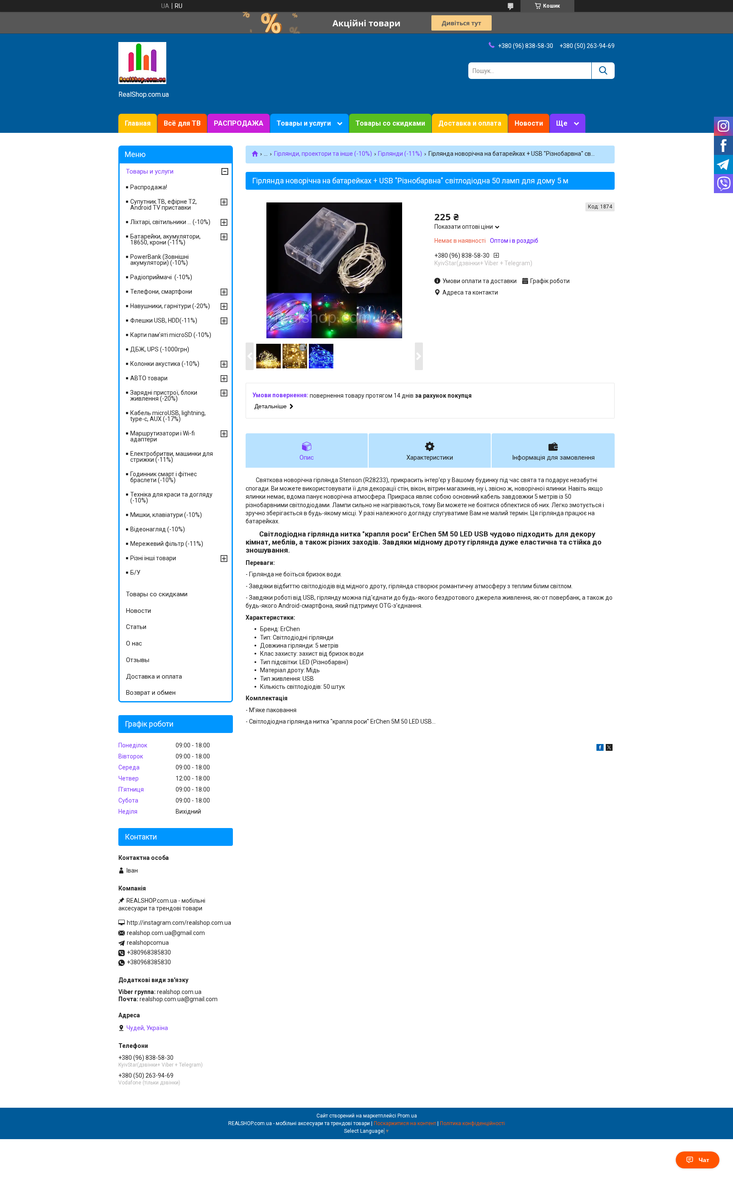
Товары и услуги (304, 123)
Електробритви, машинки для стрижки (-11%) (171, 456)
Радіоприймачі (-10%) (161, 277)
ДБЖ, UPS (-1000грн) (159, 349)
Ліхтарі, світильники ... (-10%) (170, 222)
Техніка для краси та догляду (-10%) (171, 497)
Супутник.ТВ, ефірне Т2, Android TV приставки (163, 204)
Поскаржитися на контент (405, 1123)
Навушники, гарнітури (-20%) (170, 306)
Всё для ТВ (182, 123)
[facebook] (600, 748)
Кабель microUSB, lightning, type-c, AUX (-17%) (168, 416)
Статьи (136, 627)
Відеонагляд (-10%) (157, 529)
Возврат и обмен (151, 692)
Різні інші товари (153, 558)
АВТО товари (149, 378)
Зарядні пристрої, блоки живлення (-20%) (163, 395)
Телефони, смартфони (161, 291)
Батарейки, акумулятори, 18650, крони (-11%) (165, 239)
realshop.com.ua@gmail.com (166, 932)
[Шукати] (603, 70)
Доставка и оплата (469, 123)
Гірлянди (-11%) (400, 154)
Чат (704, 1160)
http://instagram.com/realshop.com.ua (179, 922)
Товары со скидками (390, 123)
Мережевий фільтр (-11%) (166, 543)
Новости (529, 123)
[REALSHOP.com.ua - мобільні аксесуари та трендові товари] (142, 62)
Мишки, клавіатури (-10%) (166, 514)
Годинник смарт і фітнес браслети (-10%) (163, 477)
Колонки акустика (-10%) (164, 363)
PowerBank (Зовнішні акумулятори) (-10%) (159, 259)
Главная (138, 123)
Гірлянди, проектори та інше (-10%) (323, 154)
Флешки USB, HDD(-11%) (163, 320)
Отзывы (137, 660)
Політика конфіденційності (472, 1123)
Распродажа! (148, 187)
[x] (609, 748)
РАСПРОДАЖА (238, 123)
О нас (134, 643)
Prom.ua (407, 1116)
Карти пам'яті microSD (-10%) (170, 334)
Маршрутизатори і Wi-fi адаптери (162, 436)
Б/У (135, 572)
